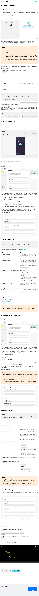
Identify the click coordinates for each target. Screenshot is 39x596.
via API (3, 127)
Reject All (32, 590)
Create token (23, 249)
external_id (23, 70)
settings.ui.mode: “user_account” (17, 59)
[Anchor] (17, 5)
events (26, 453)
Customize (32, 592)
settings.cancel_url (20, 116)
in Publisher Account (6, 126)
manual (3, 18)
